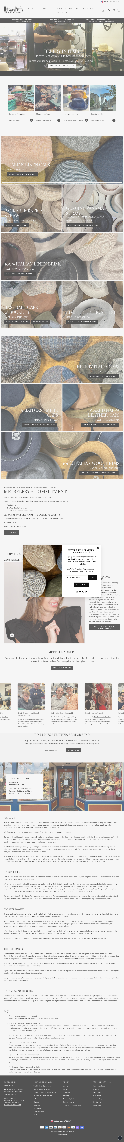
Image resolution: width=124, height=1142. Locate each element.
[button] (120, 1138)
